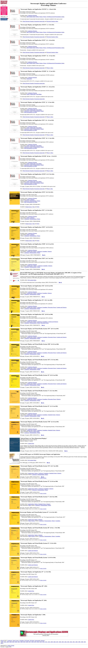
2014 (38, 641)
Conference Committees (42, 307)
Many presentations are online (30, 202)
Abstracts (32, 199)
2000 (76, 641)
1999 (79, 641)
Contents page (29, 251)
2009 (52, 641)
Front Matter (38, 94)
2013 (41, 641)
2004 (65, 641)
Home (2, 640)
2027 (2, 641)
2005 (63, 641)
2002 (71, 641)
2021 (19, 641)
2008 (54, 641)
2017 (30, 641)
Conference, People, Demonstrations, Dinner (34, 111)
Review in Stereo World (34, 431)
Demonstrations (33, 200)
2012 (43, 641)
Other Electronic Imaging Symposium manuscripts (34, 21)
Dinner (38, 200)
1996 (2, 643)
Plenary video (50, 188)
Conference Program (32, 15)
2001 (74, 641)
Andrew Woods (10, 645)
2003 (68, 641)
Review (33, 520)
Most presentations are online (30, 112)
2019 (24, 641)
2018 (27, 641)
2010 (49, 641)
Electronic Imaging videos (52, 21)
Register (42, 640)
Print (34, 206)
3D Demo (32, 640)
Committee (21, 640)
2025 (8, 641)
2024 (10, 641)
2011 (46, 641)
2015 (35, 641)
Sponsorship (37, 640)
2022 (16, 641)
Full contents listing (32, 280)
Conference (26, 200)
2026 (5, 641)
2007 (57, 641)
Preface (44, 16)
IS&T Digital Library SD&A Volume (34, 16)
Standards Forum (51, 414)
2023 (13, 641)
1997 (85, 641)
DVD (38, 206)
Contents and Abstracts (61, 307)
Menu (29, 505)
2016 (32, 641)
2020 (21, 641)
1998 (82, 641)
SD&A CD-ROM (43, 478)
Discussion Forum (52, 307)
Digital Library (29, 206)
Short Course (16, 640)
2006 (60, 641)
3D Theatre (26, 640)
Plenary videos (50, 67)
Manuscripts (29, 78)
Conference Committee (42, 251)
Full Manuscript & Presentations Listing (55, 16)
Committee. (57, 520)
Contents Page (31, 443)
